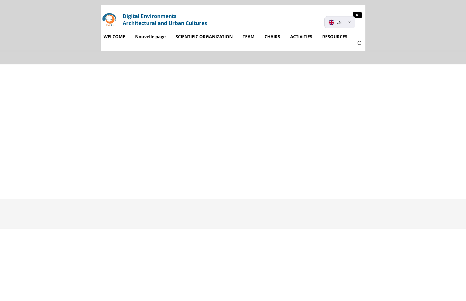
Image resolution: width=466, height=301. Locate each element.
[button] (302, 37)
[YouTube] (357, 15)
